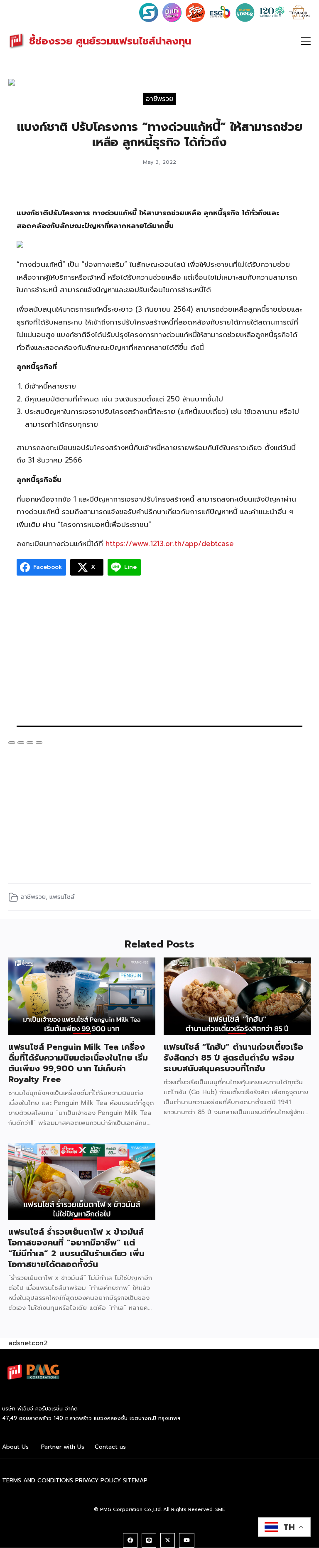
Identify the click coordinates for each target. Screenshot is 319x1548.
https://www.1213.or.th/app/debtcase (170, 543)
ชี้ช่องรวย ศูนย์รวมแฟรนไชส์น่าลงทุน (110, 41)
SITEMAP (135, 1480)
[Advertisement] (159, 655)
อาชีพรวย (160, 99)
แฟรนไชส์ (61, 896)
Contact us (110, 1446)
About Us (15, 1446)
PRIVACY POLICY (98, 1480)
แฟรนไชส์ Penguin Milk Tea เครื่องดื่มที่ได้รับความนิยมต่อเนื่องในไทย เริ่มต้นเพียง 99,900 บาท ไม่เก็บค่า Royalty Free (78, 1063)
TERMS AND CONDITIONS (37, 1480)
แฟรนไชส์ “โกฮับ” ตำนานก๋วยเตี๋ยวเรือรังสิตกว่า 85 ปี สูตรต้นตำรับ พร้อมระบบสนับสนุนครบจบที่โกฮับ (233, 1058)
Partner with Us (62, 1446)
